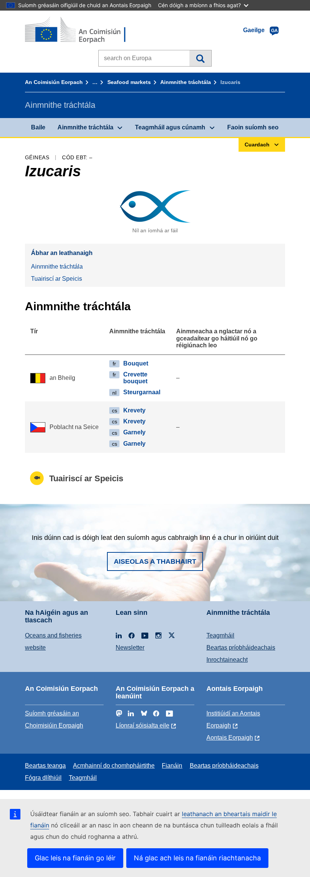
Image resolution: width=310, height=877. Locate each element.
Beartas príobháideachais (240, 647)
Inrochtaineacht (227, 659)
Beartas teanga (45, 765)
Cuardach (200, 58)
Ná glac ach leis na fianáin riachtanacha (197, 858)
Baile (38, 127)
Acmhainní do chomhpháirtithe (114, 765)
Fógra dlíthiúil (43, 777)
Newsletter (130, 647)
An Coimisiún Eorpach (54, 82)
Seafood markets (129, 82)
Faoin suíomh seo (253, 127)
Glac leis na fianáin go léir (75, 858)
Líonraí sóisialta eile (142, 725)
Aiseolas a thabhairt (155, 561)
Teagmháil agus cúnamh (170, 127)
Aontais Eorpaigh (229, 737)
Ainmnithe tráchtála (185, 82)
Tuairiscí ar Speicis (56, 278)
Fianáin (172, 765)
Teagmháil (220, 635)
